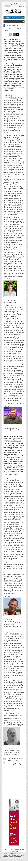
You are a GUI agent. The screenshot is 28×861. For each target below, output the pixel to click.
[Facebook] (5, 6)
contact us (12, 856)
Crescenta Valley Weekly (12, 853)
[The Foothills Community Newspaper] (14, 11)
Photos (10, 849)
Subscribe (20, 848)
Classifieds (16, 849)
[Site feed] (9, 6)
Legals (22, 849)
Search (22, 6)
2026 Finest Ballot (14, 851)
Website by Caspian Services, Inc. (11, 858)
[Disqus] (14, 774)
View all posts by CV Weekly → (13, 764)
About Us (7, 848)
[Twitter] (7, 6)
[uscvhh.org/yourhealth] (14, 822)
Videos (5, 849)
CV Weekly (7, 28)
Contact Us (14, 848)
